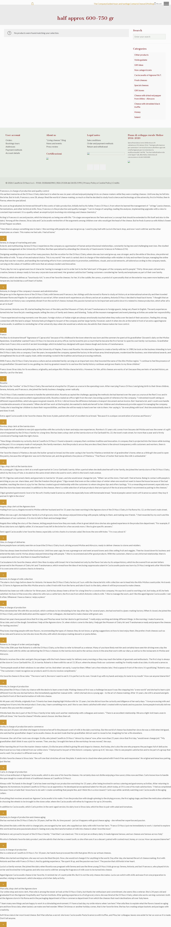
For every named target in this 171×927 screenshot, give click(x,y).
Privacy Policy (89, 182)
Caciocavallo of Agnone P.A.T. (148, 75)
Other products (141, 54)
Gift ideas (138, 65)
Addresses (10, 146)
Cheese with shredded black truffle (147, 105)
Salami (137, 117)
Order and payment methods (100, 143)
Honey (137, 112)
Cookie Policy (104, 182)
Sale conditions (94, 140)
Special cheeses (141, 85)
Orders (9, 140)
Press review (52, 146)
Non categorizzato (143, 70)
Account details (13, 153)
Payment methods (14, 149)
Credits (116, 182)
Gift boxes (139, 90)
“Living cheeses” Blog (56, 140)
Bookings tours (13, 143)
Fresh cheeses (140, 80)
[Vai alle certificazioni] (47, 158)
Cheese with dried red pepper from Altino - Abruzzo (147, 97)
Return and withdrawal (97, 146)
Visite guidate (140, 60)
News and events (54, 143)
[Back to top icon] (162, 183)
